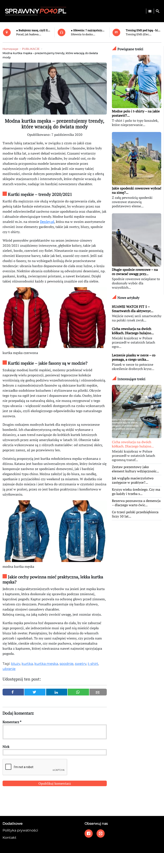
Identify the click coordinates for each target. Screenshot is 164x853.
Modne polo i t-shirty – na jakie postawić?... (136, 113)
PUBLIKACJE (31, 48)
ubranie (9, 669)
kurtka (27, 664)
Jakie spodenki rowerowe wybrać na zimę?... (136, 190)
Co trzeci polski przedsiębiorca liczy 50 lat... (135, 514)
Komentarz (12, 722)
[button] (157, 11)
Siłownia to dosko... (83, 34)
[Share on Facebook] (13, 692)
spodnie (66, 664)
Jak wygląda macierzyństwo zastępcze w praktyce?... (133, 480)
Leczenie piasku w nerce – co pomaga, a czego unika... (133, 357)
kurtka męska (46, 664)
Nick (6, 746)
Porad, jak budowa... (28, 34)
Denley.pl (47, 221)
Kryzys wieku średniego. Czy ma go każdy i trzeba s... (136, 491)
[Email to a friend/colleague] (98, 692)
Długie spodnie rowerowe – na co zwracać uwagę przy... (135, 271)
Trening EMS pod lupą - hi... (143, 30)
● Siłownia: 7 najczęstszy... (87, 30)
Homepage (10, 48)
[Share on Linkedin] (56, 692)
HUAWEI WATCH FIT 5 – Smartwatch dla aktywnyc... (132, 308)
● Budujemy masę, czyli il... (33, 30)
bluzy (15, 664)
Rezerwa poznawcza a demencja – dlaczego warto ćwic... (136, 502)
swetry (80, 664)
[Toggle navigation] (149, 11)
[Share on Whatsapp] (78, 692)
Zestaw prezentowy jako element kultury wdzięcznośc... (135, 468)
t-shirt (93, 664)
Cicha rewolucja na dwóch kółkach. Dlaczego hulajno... (133, 330)
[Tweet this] (35, 692)
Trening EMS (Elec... (138, 34)
